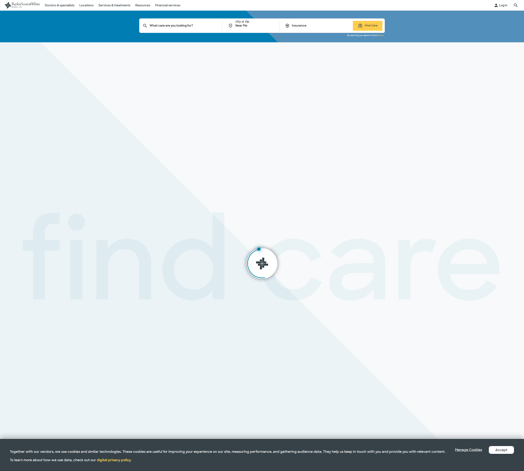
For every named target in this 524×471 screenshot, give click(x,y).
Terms (381, 35)
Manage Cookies (468, 450)
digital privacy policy (114, 460)
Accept (501, 450)
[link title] (22, 5)
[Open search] (516, 5)
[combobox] (186, 26)
